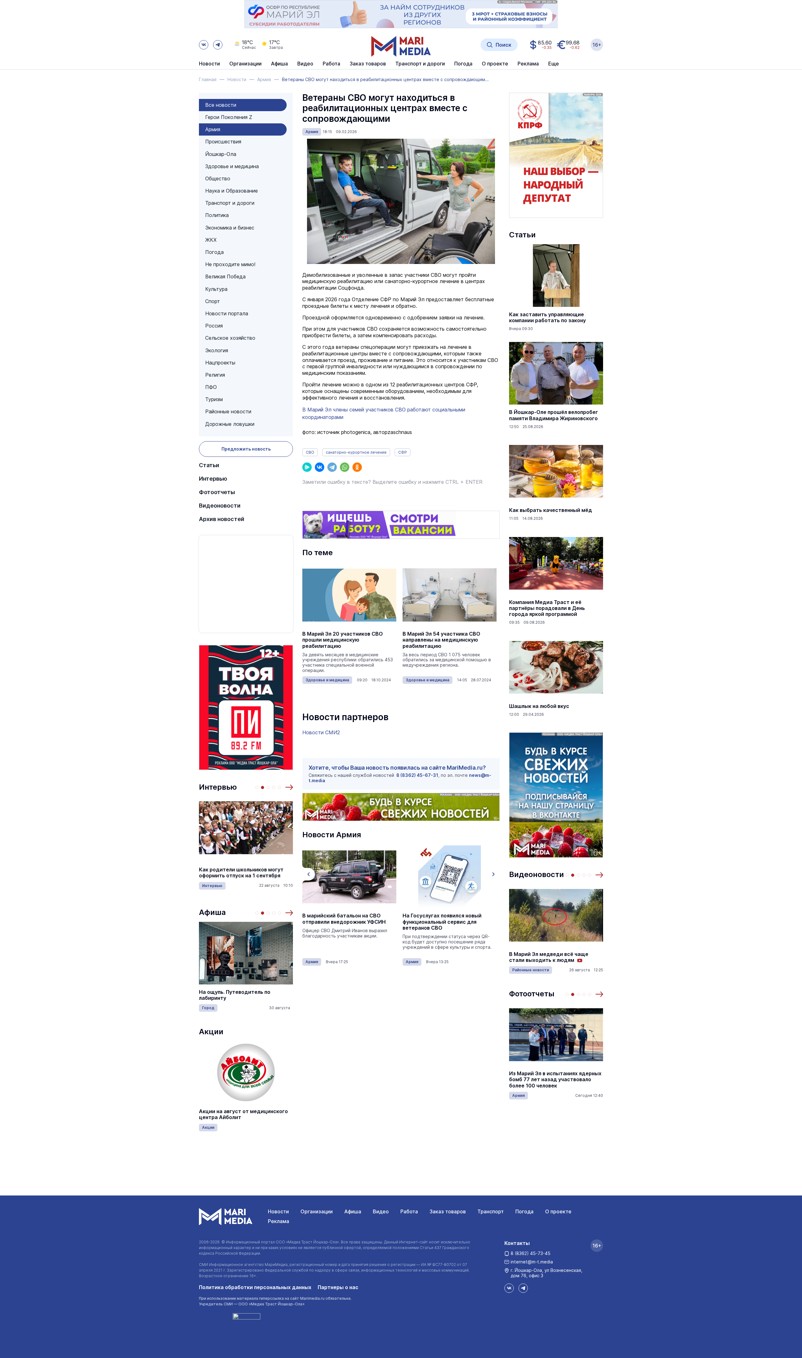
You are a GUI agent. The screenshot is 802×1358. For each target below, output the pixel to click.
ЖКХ (210, 240)
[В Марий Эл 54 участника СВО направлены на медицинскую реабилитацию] (450, 595)
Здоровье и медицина (232, 166)
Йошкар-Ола (220, 154)
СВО (310, 452)
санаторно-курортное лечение (356, 452)
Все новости (220, 105)
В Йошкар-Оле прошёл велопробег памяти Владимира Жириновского (553, 415)
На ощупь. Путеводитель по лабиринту (234, 995)
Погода (214, 252)
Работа (331, 64)
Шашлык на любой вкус (539, 706)
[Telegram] (332, 467)
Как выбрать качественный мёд (550, 510)
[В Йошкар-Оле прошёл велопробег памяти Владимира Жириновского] (556, 373)
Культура (216, 289)
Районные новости (228, 411)
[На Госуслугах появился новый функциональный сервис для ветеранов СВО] (450, 876)
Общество (217, 178)
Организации (316, 1211)
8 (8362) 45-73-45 (530, 1253)
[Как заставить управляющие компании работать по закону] (556, 275)
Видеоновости (220, 505)
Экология (216, 350)
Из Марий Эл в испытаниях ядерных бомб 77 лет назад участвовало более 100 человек (555, 1079)
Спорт (212, 301)
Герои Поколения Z (228, 117)
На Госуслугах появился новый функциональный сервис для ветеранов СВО (442, 922)
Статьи (209, 465)
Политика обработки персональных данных (255, 1287)
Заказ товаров (448, 1211)
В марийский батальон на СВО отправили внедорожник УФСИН (344, 919)
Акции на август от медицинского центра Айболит (243, 1114)
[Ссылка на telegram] (217, 44)
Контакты (517, 1243)
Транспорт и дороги (229, 203)
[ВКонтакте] (319, 467)
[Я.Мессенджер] (307, 467)
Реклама (278, 1221)
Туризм (214, 399)
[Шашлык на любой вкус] (556, 667)
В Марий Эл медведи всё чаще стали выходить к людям (548, 957)
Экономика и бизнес (229, 228)
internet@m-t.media (532, 1261)
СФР (402, 452)
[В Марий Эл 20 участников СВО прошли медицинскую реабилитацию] (349, 595)
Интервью (213, 478)
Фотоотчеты (217, 492)
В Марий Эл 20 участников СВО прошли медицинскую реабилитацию (342, 640)
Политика (217, 215)
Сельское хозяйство (230, 338)
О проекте (558, 1211)
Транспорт (490, 1211)
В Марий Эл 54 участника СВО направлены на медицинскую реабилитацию (441, 640)
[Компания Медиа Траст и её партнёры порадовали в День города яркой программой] (556, 563)
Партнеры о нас (338, 1287)
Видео (305, 64)
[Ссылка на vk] (203, 44)
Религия (215, 375)
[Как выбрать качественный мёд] (556, 471)
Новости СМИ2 (321, 732)
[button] (289, 787)
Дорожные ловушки (229, 424)
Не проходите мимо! (230, 264)
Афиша (212, 912)
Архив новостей (221, 519)
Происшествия (223, 141)
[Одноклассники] (357, 467)
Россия (214, 326)
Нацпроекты (220, 362)
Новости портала (226, 313)
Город (208, 1007)
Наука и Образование (231, 191)
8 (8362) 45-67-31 (417, 775)
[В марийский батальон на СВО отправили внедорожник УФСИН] (349, 876)
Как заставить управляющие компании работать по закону (547, 317)
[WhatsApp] (344, 467)
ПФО (211, 387)
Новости (209, 64)
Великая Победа (225, 276)
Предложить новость (246, 449)
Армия (212, 129)
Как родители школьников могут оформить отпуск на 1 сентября (241, 873)
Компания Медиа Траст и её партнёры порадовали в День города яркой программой (547, 608)
